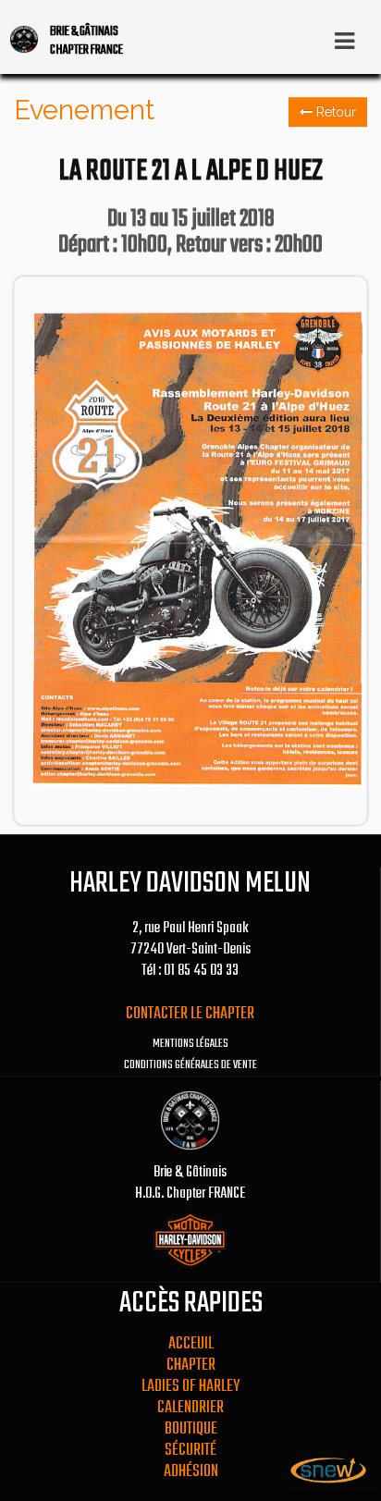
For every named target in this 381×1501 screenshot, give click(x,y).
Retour (334, 112)
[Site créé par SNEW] (330, 1485)
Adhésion (191, 1471)
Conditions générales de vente (190, 1065)
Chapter (190, 1365)
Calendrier (190, 1408)
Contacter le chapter (190, 1014)
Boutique (191, 1429)
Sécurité (190, 1450)
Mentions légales (190, 1044)
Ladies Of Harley (190, 1386)
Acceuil (191, 1344)
